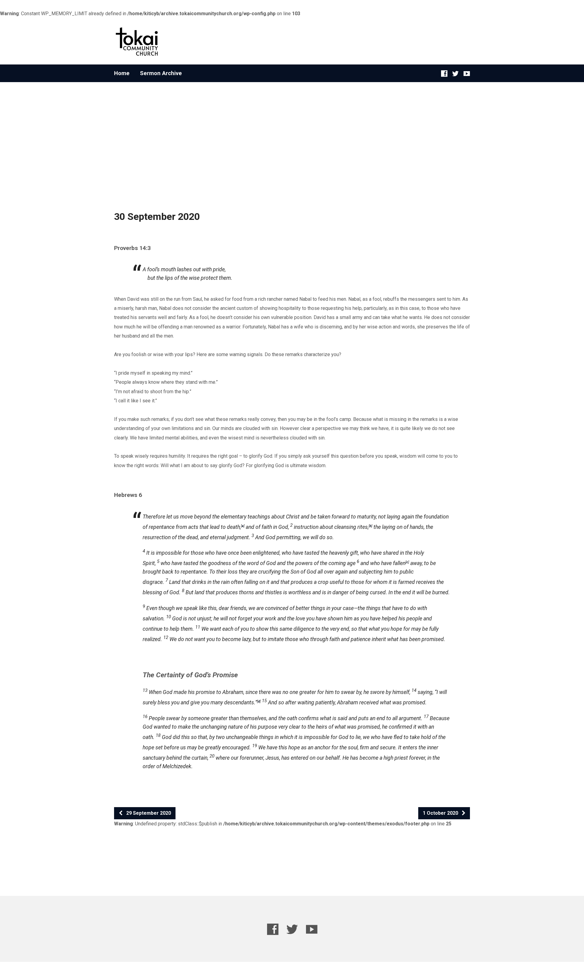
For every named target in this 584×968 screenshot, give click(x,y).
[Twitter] (455, 73)
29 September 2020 (148, 813)
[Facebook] (444, 73)
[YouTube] (467, 73)
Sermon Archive (161, 73)
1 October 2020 (441, 813)
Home (122, 73)
